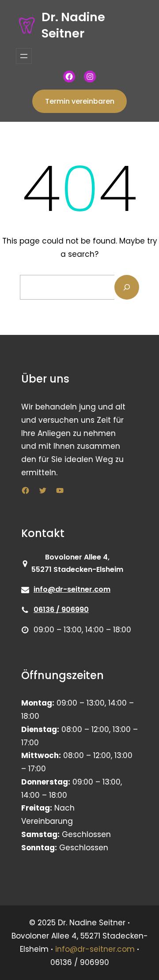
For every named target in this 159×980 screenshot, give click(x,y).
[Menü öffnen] (24, 56)
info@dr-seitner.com (72, 589)
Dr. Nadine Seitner (73, 25)
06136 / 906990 (61, 610)
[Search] (126, 287)
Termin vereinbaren (79, 101)
